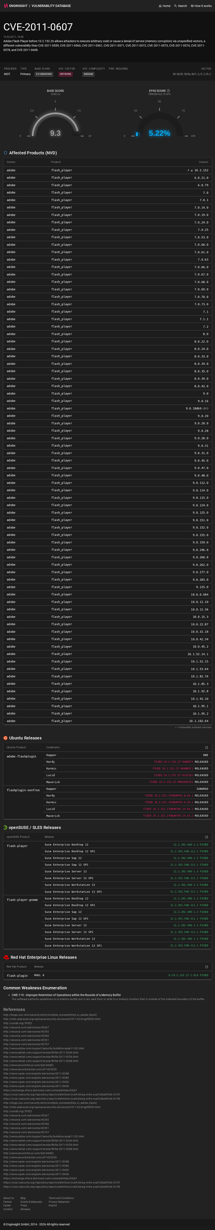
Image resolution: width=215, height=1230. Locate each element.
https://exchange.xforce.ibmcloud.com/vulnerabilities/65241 (40, 1090)
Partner (7, 1201)
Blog (23, 1198)
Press (24, 1205)
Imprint (53, 1205)
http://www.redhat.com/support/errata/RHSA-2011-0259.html (40, 1056)
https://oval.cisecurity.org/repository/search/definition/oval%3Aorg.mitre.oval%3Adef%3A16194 (61, 1098)
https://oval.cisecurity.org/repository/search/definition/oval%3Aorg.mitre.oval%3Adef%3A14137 (61, 1094)
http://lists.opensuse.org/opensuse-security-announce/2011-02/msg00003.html (52, 1019)
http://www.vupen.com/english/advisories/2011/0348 (36, 1073)
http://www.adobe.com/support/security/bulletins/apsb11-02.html (43, 1048)
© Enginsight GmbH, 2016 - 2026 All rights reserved (36, 1224)
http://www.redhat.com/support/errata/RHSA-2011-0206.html (40, 1052)
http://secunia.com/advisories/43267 (26, 1027)
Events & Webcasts (31, 1201)
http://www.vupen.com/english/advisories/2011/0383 (36, 1077)
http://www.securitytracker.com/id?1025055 (30, 1069)
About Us (8, 1198)
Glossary (25, 1209)
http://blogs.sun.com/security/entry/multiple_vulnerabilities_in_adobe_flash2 (50, 1014)
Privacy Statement (59, 1201)
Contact (7, 1209)
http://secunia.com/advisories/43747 (26, 1044)
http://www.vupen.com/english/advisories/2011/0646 (36, 1086)
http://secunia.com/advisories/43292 (26, 1031)
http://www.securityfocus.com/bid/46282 (28, 1065)
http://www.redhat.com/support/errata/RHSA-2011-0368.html (40, 1061)
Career (7, 1205)
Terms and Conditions (61, 1198)
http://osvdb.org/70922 (17, 1023)
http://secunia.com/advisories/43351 (26, 1040)
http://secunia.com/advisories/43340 (26, 1035)
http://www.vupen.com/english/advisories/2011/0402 (36, 1082)
